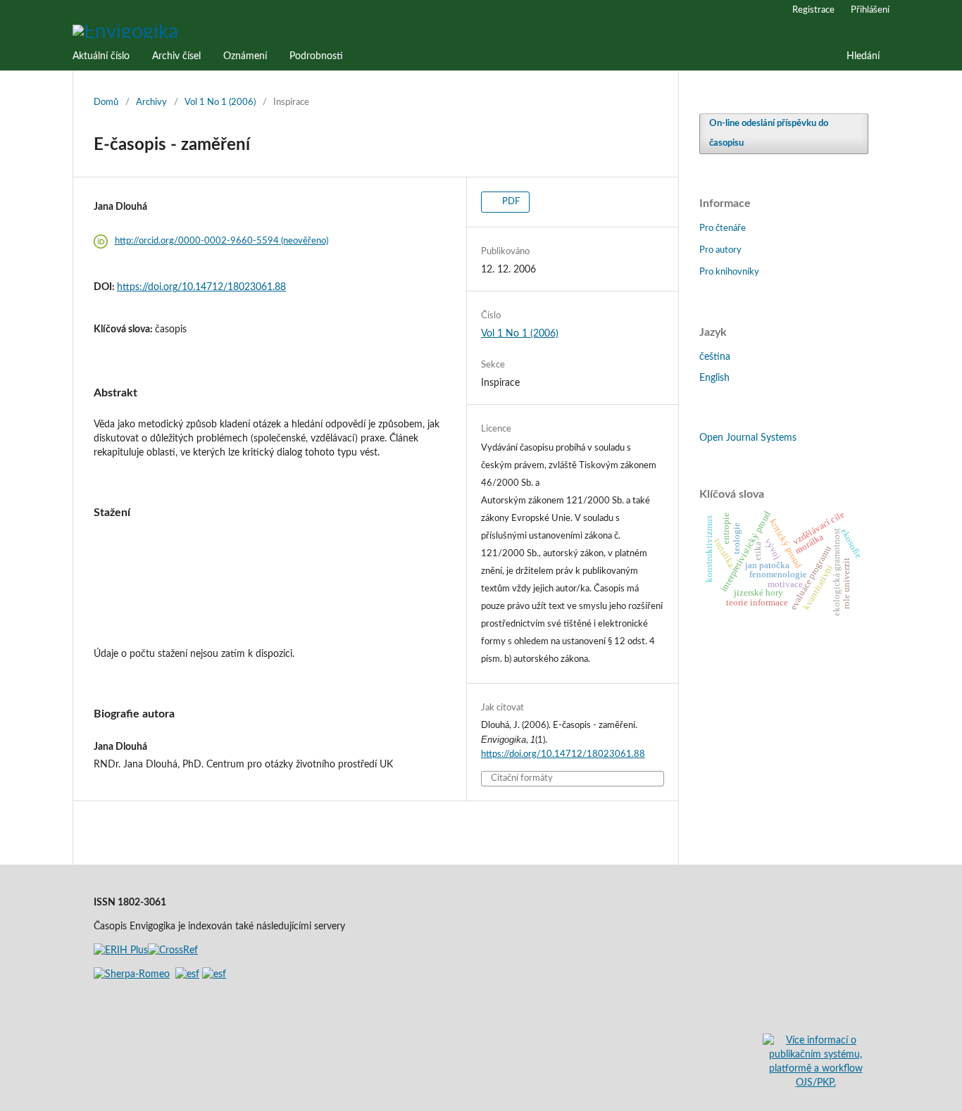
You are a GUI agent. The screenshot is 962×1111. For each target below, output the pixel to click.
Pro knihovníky (729, 272)
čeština (714, 357)
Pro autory (720, 250)
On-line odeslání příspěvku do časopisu (768, 133)
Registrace (813, 10)
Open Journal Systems (748, 438)
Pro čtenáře (722, 228)
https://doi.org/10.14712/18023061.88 (201, 287)
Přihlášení (870, 10)
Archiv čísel (176, 56)
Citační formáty (522, 778)
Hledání (863, 56)
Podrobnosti (316, 56)
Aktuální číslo (101, 56)
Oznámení (245, 56)
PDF (510, 201)
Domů (106, 102)
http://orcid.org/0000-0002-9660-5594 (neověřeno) (221, 241)
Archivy (151, 102)
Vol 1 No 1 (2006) (220, 102)
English (714, 378)
